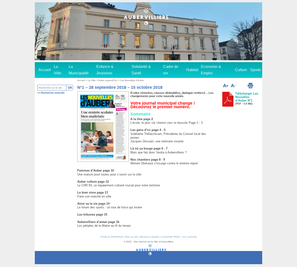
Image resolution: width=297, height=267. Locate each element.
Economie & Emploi (211, 70)
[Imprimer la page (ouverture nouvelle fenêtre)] (250, 85)
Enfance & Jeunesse (104, 70)
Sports (255, 70)
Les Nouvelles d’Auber (132, 80)
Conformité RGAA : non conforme (179, 236)
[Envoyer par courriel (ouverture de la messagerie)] (241, 86)
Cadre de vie (170, 70)
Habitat (192, 70)
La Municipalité (79, 70)
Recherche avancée (53, 92)
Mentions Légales (149, 236)
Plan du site (131, 236)
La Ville (57, 70)
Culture (241, 70)
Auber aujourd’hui (108, 80)
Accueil (45, 70)
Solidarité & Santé (141, 70)
